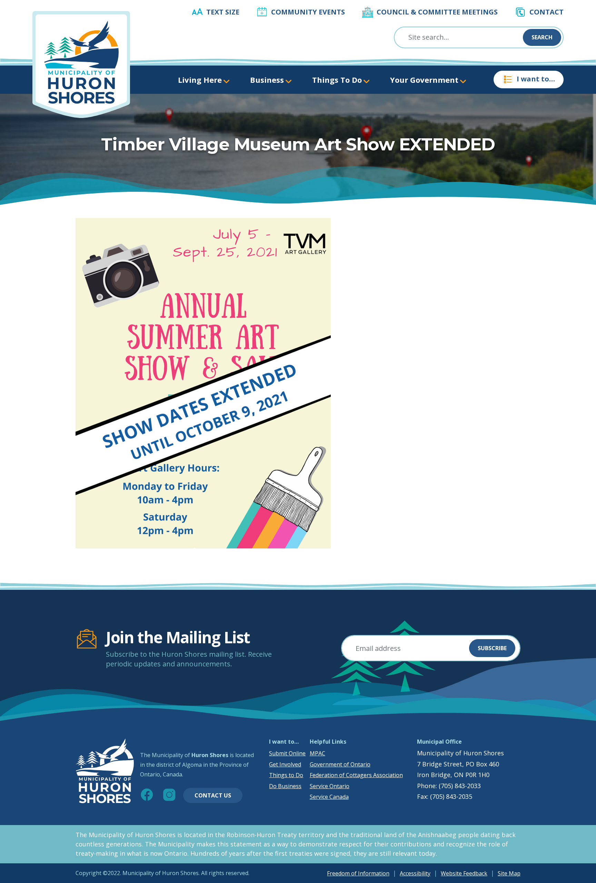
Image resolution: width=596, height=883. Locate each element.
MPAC (317, 753)
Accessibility (415, 873)
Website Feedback (464, 873)
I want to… (536, 78)
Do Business (285, 786)
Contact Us (213, 795)
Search (542, 37)
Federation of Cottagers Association (356, 775)
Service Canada (329, 797)
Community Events (308, 12)
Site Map (509, 873)
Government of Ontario (340, 764)
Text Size (222, 12)
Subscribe (492, 648)
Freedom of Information (358, 873)
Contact (546, 12)
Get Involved (285, 764)
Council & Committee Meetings (437, 12)
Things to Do (286, 775)
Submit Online (287, 753)
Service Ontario (329, 786)
